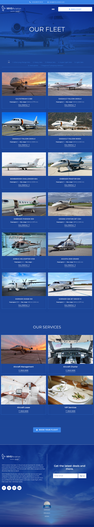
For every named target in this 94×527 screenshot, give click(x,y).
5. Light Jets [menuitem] (79, 62)
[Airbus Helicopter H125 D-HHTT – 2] (24, 233)
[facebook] (4, 488)
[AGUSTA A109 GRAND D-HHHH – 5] (70, 233)
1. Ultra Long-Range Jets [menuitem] (21, 62)
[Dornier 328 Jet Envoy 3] (70, 273)
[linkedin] (19, 488)
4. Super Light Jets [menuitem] (65, 62)
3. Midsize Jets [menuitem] (50, 62)
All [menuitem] (9, 62)
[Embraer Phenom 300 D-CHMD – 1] (24, 193)
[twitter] (9, 488)
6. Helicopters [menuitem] (33, 65)
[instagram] (14, 488)
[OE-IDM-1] (70, 113)
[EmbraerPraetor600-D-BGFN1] (70, 153)
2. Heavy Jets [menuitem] (37, 62)
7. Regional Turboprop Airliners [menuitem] (52, 65)
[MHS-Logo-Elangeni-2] (11, 6)
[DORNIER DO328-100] (24, 273)
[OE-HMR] (24, 113)
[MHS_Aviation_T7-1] (24, 73)
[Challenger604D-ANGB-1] (24, 153)
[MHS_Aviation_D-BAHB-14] (70, 73)
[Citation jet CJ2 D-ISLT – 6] (70, 193)
